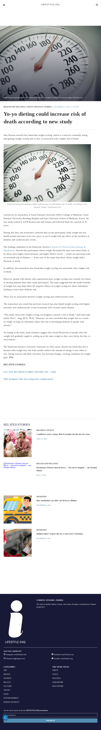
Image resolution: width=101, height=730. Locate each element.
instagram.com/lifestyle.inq (16, 654)
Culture (8, 686)
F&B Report (57, 682)
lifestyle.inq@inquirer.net (15, 659)
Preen (55, 670)
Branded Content (45, 430)
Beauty (7, 682)
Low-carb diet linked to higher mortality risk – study (30, 372)
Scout (55, 674)
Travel (7, 690)
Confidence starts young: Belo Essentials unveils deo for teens (63, 434)
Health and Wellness (14, 107)
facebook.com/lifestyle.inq (64, 654)
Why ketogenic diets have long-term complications (28, 379)
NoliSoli (56, 678)
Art (5, 670)
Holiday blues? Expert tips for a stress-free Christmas (59, 534)
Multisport (57, 686)
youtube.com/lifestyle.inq (63, 659)
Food (6, 694)
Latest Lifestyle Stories (39, 107)
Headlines (41, 497)
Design (7, 674)
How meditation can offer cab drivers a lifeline (56, 500)
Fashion (7, 678)
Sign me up (50, 720)
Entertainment (11, 698)
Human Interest (11, 702)
